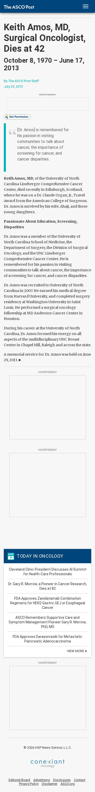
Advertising (41, 780)
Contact (79, 780)
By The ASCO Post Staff (21, 81)
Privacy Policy (29, 784)
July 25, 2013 (13, 86)
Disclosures (62, 780)
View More (76, 651)
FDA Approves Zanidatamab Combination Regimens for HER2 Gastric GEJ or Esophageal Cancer (47, 603)
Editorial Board (19, 780)
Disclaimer (49, 784)
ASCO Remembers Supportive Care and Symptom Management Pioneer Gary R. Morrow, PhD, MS (47, 622)
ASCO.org (68, 784)
